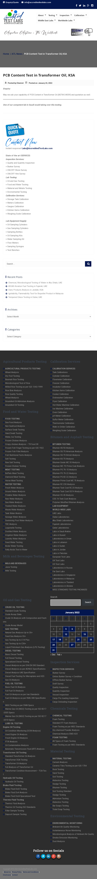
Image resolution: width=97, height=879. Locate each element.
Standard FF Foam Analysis (65, 723)
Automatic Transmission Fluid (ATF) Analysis (24, 749)
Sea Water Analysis (13, 502)
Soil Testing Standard (62, 791)
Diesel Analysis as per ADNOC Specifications (25, 669)
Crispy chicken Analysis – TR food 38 (21, 444)
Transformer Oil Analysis (16, 763)
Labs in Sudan (59, 546)
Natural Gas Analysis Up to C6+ (19, 632)
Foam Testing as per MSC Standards (69, 726)
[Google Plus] (88, 6)
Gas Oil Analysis (12, 680)
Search (53, 597)
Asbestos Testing (60, 780)
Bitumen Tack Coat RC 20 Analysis (68, 488)
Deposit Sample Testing (16, 814)
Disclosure (7, 875)
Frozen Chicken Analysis (16, 440)
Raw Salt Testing (12, 462)
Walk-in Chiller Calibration (64, 427)
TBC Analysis (11, 524)
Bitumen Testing (60, 787)
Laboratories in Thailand (63, 582)
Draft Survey (58, 683)
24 (53, 645)
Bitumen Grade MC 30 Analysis (66, 462)
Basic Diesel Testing (14, 654)
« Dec (52, 654)
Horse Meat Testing (14, 480)
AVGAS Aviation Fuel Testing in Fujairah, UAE (27, 286)
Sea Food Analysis (13, 422)
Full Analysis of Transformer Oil (19, 767)
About (41, 15)
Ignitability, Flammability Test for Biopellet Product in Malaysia (35, 293)
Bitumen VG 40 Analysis (63, 495)
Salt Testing (10, 459)
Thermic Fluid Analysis (15, 803)
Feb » (59, 654)
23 (91, 639)
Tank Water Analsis (13, 513)
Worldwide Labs (65, 20)
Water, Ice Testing (13, 437)
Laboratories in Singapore (64, 575)
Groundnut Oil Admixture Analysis (19, 401)
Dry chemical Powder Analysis (66, 730)
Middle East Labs (45, 20)
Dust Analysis (59, 841)
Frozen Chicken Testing (15, 466)
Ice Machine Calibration (63, 408)
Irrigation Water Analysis (16, 535)
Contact (15, 875)
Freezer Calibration (61, 383)
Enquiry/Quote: (12, 2)
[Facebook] (76, 6)
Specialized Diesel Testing (17, 662)
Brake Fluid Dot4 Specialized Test (20, 796)
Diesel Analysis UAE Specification (20, 672)
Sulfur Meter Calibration (63, 419)
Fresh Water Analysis (14, 488)
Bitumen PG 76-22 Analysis (65, 473)
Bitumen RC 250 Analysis (64, 484)
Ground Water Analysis (15, 491)
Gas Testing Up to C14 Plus (17, 640)
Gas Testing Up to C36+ (15, 643)
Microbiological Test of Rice (17, 383)
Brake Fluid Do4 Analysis (16, 792)
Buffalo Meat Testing (14, 473)
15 (84, 634)
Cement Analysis (60, 762)
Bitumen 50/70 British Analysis (66, 455)
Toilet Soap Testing (61, 809)
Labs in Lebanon (60, 542)
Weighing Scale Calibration (64, 430)
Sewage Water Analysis (15, 517)
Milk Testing (10, 571)
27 (72, 645)
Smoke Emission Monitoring (65, 837)
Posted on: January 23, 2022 (40, 83)
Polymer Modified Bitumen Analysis (68, 502)
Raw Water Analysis (14, 499)
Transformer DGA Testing (16, 760)
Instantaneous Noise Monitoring (67, 830)
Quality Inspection (60, 687)
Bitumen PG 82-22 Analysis (65, 477)
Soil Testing (58, 776)
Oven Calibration (60, 412)
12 (66, 634)
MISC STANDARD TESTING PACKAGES (70, 589)
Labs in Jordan (59, 549)
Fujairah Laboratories (62, 524)
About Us (7, 872)
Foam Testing (59, 719)
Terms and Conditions (31, 872)
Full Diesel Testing (13, 658)
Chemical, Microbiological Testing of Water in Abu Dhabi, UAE (35, 282)
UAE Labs (57, 513)
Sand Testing (58, 773)
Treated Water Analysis (15, 506)
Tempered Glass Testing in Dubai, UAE (25, 297)
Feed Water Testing (13, 542)
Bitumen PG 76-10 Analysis (65, 469)
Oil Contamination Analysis (17, 745)
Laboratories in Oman (62, 538)
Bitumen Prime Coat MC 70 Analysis (68, 480)
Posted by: (12, 83)
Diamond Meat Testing (15, 477)
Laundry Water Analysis (15, 538)
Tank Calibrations (60, 372)
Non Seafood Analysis (15, 426)
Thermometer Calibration (63, 423)
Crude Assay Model (14, 625)
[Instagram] (92, 6)
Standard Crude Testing (15, 611)
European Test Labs (61, 557)
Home (6, 54)
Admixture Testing (61, 798)
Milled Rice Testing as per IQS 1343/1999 (24, 387)
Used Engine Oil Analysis (16, 734)
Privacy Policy (17, 872)
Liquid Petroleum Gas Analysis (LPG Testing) (25, 647)
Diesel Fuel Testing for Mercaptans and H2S (24, 676)
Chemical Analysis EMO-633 (65, 734)
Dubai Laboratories (61, 517)
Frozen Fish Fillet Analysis (17, 451)
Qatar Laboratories (61, 528)
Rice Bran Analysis (13, 390)
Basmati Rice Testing (14, 379)
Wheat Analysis (12, 372)
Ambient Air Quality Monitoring (66, 827)
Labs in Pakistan (60, 553)
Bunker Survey (59, 673)
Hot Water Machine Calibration (66, 405)
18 (60, 639)
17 (53, 639)
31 (53, 650)
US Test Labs (58, 564)
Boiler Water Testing (14, 546)
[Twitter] (80, 6)
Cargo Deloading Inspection (65, 702)
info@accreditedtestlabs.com (37, 2)
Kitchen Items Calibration (64, 390)
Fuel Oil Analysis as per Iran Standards (22, 694)
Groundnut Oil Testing (14, 405)
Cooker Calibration (61, 394)
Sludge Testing (59, 784)
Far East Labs (59, 571)
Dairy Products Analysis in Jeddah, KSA (25, 290)
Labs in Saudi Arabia (61, 531)
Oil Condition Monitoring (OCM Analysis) (23, 731)
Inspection (64, 15)
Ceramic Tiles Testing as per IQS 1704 (70, 766)
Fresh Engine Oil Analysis (16, 738)
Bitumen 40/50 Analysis (63, 448)
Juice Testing (11, 567)
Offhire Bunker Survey (62, 680)
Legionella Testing (13, 528)
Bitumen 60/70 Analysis (63, 459)
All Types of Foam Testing (64, 741)
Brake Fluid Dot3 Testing (16, 789)
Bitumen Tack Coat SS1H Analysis (67, 491)
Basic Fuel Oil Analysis (15, 687)
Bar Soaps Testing (61, 806)
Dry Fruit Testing (12, 376)
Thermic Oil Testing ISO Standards (20, 807)
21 (78, 639)
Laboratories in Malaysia (63, 578)
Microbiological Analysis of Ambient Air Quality (73, 834)
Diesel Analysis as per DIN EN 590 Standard (24, 665)
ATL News (17, 54)
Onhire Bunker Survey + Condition (67, 676)
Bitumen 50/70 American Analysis (67, 451)
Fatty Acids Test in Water (16, 549)
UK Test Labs (58, 560)
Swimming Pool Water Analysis (19, 520)
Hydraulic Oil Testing (14, 781)
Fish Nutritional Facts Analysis (18, 455)
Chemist (20, 83)
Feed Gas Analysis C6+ (15, 636)
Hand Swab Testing (13, 433)
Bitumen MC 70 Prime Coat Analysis (68, 466)
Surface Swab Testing (15, 430)
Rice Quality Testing (14, 394)
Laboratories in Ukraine (63, 586)
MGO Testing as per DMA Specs (19, 705)
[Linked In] (84, 6)
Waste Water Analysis (15, 509)
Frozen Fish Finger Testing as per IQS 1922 (24, 448)
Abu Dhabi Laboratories (63, 520)
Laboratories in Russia (62, 568)
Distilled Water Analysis (15, 531)
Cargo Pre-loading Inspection (65, 698)
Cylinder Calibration (61, 376)
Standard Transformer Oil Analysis (20, 756)
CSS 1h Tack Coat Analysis (64, 499)
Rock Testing (58, 769)
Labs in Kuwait (59, 535)
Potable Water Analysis (15, 495)
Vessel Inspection (61, 694)
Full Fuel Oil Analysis (14, 691)
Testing (51, 15)
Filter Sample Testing (14, 810)
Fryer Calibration (60, 401)
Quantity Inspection (61, 691)
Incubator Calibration (62, 387)
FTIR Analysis (11, 741)
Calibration (79, 15)
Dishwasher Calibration (63, 397)
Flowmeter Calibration (62, 379)
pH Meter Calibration (62, 416)
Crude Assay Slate (13, 614)
